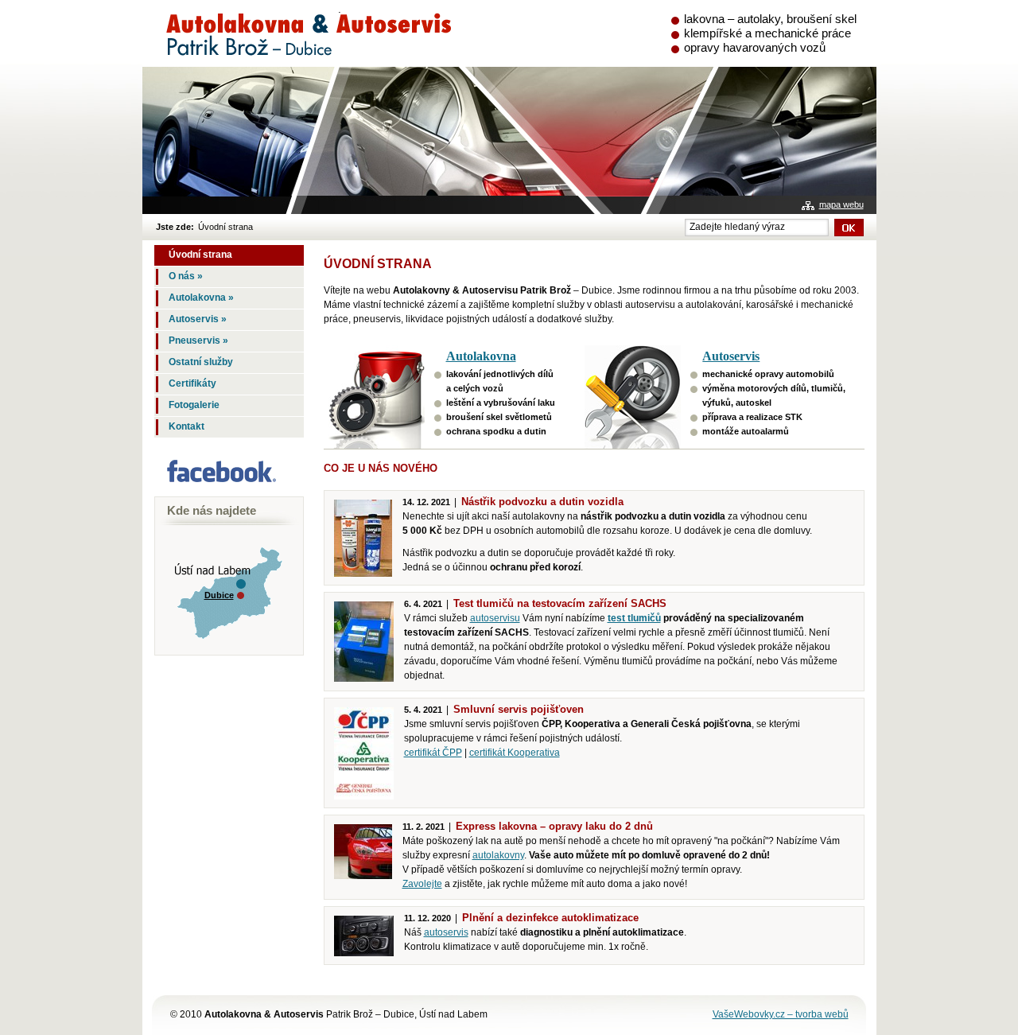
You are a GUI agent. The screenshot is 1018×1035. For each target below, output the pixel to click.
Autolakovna (481, 356)
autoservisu (495, 618)
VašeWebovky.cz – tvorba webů (781, 1014)
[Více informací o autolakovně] (379, 397)
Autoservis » (198, 319)
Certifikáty (192, 383)
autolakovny (498, 855)
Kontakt (186, 426)
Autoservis (731, 356)
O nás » (186, 276)
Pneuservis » (198, 340)
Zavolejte (422, 883)
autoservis (446, 932)
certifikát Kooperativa (514, 752)
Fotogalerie (194, 404)
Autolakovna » (201, 297)
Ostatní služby (201, 362)
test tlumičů (634, 618)
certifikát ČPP (433, 752)
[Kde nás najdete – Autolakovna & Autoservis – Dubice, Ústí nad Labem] (224, 648)
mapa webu (841, 204)
